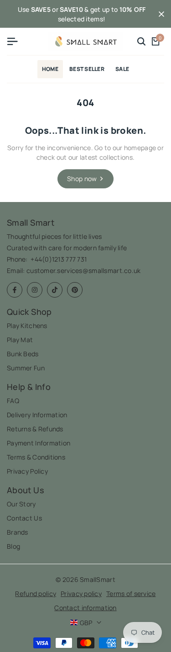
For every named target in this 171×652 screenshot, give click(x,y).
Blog (13, 546)
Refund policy (35, 593)
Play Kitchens (27, 325)
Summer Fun (26, 368)
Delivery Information (37, 414)
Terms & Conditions (36, 457)
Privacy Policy (27, 471)
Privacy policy (81, 593)
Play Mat (20, 339)
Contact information (85, 607)
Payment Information (38, 443)
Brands (17, 532)
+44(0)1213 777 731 (59, 259)
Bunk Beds (23, 353)
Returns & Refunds (35, 429)
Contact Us (24, 518)
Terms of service (130, 593)
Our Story (21, 504)
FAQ (13, 400)
